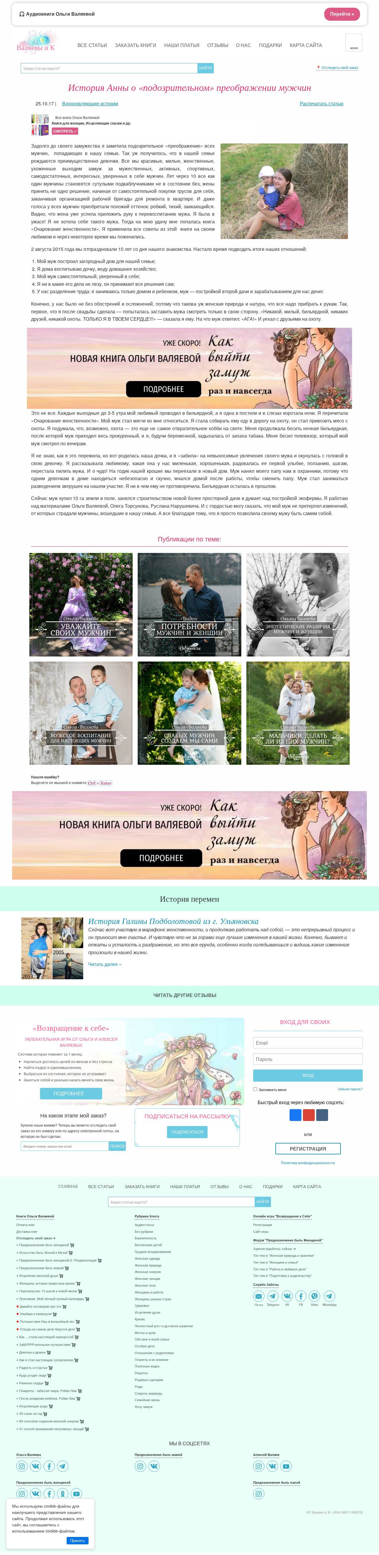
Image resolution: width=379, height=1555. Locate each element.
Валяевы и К (36, 47)
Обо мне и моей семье (152, 1339)
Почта (259, 1304)
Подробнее (69, 1093)
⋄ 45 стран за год (29, 1414)
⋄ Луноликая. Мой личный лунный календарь (50, 1299)
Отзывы (217, 45)
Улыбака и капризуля (34, 1314)
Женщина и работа (149, 1292)
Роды (139, 1387)
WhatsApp (329, 1304)
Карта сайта (306, 45)
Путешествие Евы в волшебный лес (45, 1322)
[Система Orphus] (99, 782)
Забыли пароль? (350, 1088)
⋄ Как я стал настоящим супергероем (44, 1360)
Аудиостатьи (144, 1225)
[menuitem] (71, 1225)
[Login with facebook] (294, 1115)
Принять (77, 1540)
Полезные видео (147, 1366)
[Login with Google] (308, 1115)
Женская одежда (147, 1259)
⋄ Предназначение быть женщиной (42, 1245)
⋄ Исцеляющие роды (32, 1406)
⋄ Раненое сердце (30, 1383)
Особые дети (145, 1346)
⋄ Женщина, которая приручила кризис (45, 1283)
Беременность (146, 1238)
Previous (16, 943)
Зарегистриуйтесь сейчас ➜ (274, 1249)
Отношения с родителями (154, 1353)
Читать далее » (105, 964)
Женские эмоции (147, 1279)
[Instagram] (22, 1467)
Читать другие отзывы (185, 995)
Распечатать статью (321, 103)
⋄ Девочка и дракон (31, 1352)
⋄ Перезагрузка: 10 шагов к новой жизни (46, 1291)
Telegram (273, 1304)
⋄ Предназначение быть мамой (40, 1268)
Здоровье (142, 1306)
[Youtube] (77, 1494)
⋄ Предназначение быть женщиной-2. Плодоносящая (56, 1260)
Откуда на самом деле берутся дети (45, 1329)
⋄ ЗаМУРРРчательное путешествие (43, 1345)
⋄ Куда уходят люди (31, 1375)
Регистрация (308, 1148)
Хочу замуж (143, 1407)
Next (363, 943)
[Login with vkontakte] (321, 1115)
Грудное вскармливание (153, 1252)
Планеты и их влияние (151, 1360)
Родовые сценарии (149, 1380)
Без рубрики (144, 1232)
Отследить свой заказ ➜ (35, 1238)
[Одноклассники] (63, 1494)
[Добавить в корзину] (100, 1262)
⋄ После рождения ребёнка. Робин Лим (45, 1399)
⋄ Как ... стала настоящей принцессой (44, 1337)
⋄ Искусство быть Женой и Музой (42, 1253)
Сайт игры (261, 1232)
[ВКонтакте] (36, 1467)
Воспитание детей (148, 1245)
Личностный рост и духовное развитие (164, 1326)
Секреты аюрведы (148, 1394)
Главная (68, 1186)
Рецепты (141, 1373)
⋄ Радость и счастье (31, 1368)
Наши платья (182, 45)
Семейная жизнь (147, 1400)
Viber (314, 1304)
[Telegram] (63, 1467)
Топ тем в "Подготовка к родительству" (282, 1276)
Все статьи (92, 45)
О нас (243, 45)
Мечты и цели (145, 1333)
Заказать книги (135, 45)
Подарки (270, 45)
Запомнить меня (272, 1089)
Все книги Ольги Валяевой (91, 124)
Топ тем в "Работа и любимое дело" (280, 1269)
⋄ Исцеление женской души (37, 1276)
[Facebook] (50, 1467)
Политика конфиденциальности (308, 1162)
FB (301, 1304)
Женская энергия (148, 1272)
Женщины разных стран (153, 1299)
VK (287, 1304)
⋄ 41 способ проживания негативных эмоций (50, 1429)
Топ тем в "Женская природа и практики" (283, 1256)
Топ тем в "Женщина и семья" (275, 1262)
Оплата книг (25, 1225)
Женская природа (148, 1265)
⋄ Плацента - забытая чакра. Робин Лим (46, 1391)
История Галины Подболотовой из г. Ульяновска (173, 920)
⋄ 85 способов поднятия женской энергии (47, 1421)
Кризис (140, 1319)
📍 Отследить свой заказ (337, 67)
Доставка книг (26, 1232)
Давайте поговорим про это (38, 1307)
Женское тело (145, 1286)
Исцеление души (147, 1312)
